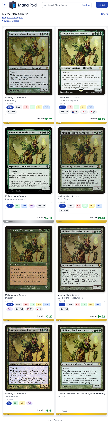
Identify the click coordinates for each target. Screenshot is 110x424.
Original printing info (12, 17)
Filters (104, 13)
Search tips (86, 5)
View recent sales (10, 20)
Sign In (102, 4)
